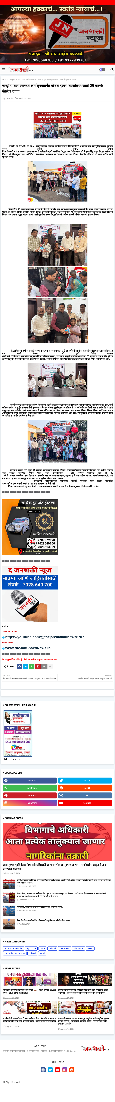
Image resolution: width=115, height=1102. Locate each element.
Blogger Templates (44, 1093)
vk (87, 795)
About (47, 1087)
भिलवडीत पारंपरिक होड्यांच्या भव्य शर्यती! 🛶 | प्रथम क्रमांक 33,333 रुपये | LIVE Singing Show (29, 991)
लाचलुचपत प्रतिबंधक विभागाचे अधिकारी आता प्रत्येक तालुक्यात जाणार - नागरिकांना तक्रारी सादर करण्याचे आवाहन (55, 867)
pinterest (32, 795)
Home (5, 79)
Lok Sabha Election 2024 (15, 953)
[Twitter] (25, 666)
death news (64, 948)
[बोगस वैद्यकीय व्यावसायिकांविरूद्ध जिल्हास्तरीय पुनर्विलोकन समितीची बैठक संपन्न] (9, 924)
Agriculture (31, 948)
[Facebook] (19, 666)
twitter (87, 780)
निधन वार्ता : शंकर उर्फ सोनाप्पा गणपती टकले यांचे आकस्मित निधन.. (40, 907)
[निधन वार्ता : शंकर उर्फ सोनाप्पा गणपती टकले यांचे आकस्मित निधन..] (9, 911)
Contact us (58, 1087)
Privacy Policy (74, 1087)
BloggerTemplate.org (81, 1093)
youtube (87, 802)
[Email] (44, 666)
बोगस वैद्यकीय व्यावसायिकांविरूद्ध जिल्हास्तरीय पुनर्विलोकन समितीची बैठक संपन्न (43, 920)
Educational (78, 948)
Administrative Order (14, 948)
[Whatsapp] (31, 666)
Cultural (52, 948)
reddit (87, 788)
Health (90, 948)
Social (42, 953)
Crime (42, 948)
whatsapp (32, 788)
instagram (32, 802)
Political (32, 953)
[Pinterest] (38, 666)
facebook (32, 780)
